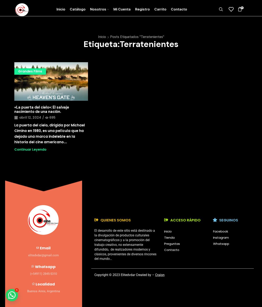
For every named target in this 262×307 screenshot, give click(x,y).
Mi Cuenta (122, 9)
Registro (142, 9)
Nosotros (98, 9)
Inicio (60, 9)
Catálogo (78, 9)
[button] (12, 295)
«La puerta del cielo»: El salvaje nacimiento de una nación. (41, 109)
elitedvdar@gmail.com (43, 255)
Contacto (179, 9)
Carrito (160, 9)
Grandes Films (30, 71)
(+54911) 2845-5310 (43, 274)
